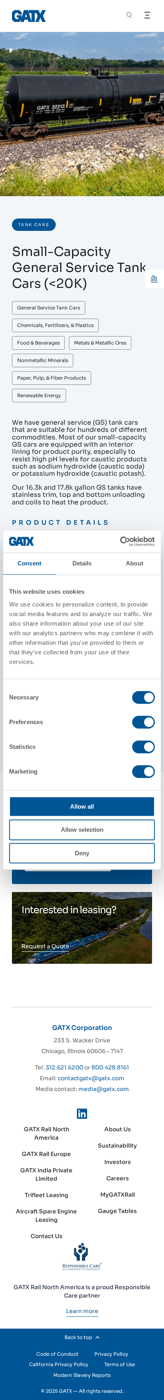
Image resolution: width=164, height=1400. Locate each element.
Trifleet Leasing (46, 1195)
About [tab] (134, 563)
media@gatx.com (103, 1089)
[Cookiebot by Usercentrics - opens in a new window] (120, 541)
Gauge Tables (117, 1211)
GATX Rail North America (46, 1133)
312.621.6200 (64, 1067)
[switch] (143, 722)
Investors (117, 1162)
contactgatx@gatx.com (91, 1078)
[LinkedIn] (82, 1115)
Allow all (82, 806)
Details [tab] (82, 563)
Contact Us (46, 1236)
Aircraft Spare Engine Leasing (46, 1215)
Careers (117, 1178)
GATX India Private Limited (46, 1174)
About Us (117, 1129)
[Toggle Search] (129, 16)
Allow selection (82, 829)
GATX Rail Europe (46, 1154)
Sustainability (117, 1145)
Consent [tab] (29, 563)
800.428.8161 (110, 1067)
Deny (82, 853)
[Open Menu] (147, 15)
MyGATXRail (117, 1194)
